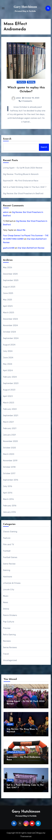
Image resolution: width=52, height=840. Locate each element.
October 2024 (9, 332)
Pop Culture (8, 622)
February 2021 (9, 428)
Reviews (7, 641)
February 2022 (10, 409)
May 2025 (7, 299)
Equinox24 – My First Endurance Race (20, 180)
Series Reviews (10, 647)
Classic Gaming (10, 531)
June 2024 (8, 357)
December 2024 (10, 319)
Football (7, 551)
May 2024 (7, 364)
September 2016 (10, 480)
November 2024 (10, 325)
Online (6, 609)
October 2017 (9, 473)
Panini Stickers (10, 615)
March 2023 (8, 402)
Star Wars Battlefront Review (31, 248)
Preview (6, 628)
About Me (21, 230)
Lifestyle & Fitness (12, 583)
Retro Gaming (9, 634)
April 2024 (8, 370)
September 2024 (11, 338)
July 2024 (8, 351)
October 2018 (9, 467)
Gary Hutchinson (25, 7)
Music (5, 596)
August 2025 (9, 287)
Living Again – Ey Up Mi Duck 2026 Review (22, 168)
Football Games (10, 557)
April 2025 (8, 306)
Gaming (31, 82)
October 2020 (9, 448)
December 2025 (10, 274)
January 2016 (9, 512)
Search (7, 139)
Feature (21, 82)
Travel (6, 654)
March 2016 (8, 499)
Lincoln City (8, 589)
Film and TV (8, 544)
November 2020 (10, 441)
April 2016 (7, 493)
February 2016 (9, 505)
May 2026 (7, 267)
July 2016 (7, 486)
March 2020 (8, 454)
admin (18, 98)
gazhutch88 (8, 248)
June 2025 (8, 293)
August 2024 (9, 345)
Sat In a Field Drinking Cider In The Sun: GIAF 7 (24, 187)
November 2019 (10, 460)
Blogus (39, 833)
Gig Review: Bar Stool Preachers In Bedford (23, 193)
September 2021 (10, 415)
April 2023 (8, 396)
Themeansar (25, 836)
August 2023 (9, 390)
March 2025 (8, 312)
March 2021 (8, 422)
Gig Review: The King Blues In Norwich (21, 174)
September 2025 (11, 280)
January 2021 (9, 435)
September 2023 (11, 383)
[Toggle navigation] (3, 8)
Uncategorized (10, 660)
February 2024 (10, 377)
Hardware (7, 577)
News (5, 602)
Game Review (9, 564)
